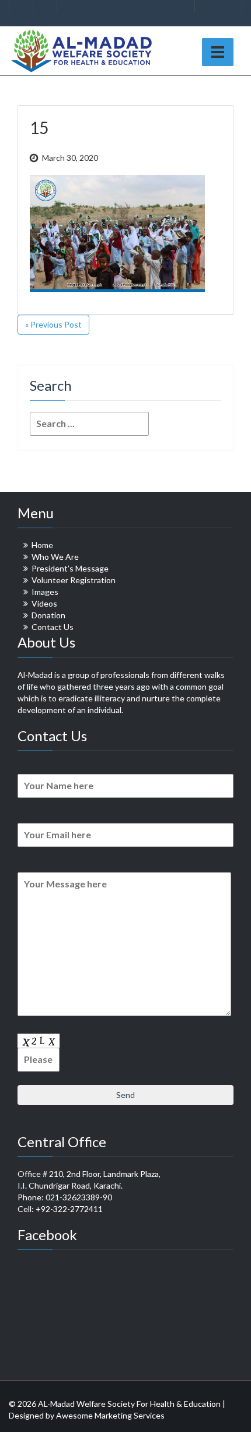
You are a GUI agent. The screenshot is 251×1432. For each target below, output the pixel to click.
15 (39, 127)
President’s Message (70, 568)
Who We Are (55, 557)
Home (42, 545)
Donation (48, 615)
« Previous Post (53, 324)
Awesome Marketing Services (110, 1415)
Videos (44, 603)
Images (45, 592)
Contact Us (53, 627)
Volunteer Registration (74, 580)
